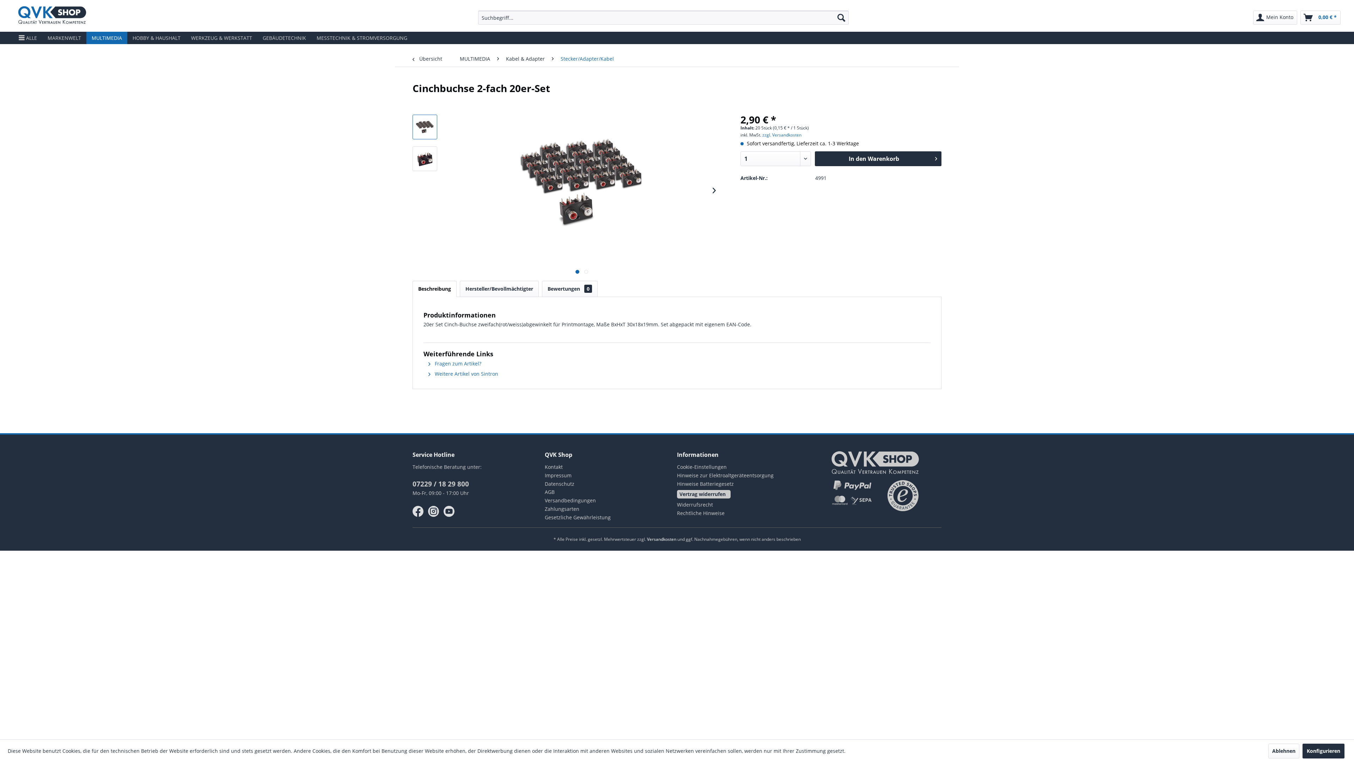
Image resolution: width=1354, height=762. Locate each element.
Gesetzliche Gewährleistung (578, 517)
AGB (550, 492)
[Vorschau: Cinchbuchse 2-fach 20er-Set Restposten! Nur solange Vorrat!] (425, 127)
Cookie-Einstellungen (702, 467)
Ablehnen (1283, 751)
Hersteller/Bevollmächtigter (499, 288)
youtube (449, 511)
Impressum (558, 475)
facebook (418, 511)
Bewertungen (569, 288)
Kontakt (554, 467)
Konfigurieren (1323, 751)
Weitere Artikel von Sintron (465, 373)
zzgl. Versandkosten (781, 135)
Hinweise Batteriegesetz (705, 483)
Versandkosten (661, 539)
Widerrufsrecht (695, 504)
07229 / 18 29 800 (441, 484)
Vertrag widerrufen (702, 494)
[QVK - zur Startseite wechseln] (52, 16)
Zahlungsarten (562, 509)
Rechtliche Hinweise (701, 513)
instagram (434, 511)
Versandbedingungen (570, 500)
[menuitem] (663, 18)
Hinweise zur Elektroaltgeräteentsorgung (725, 475)
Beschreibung (434, 288)
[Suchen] (841, 18)
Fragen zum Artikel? (457, 363)
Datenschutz (559, 483)
